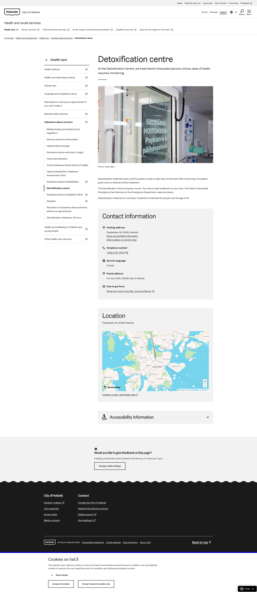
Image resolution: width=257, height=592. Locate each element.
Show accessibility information (122, 236)
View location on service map (122, 239)
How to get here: (116, 286)
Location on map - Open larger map (118, 394)
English (223, 12)
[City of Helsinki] (50, 542)
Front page (8, 38)
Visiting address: (116, 227)
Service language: (116, 260)
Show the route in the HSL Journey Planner (129, 291)
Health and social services (26, 38)
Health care (44, 38)
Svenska (214, 12)
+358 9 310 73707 (118, 252)
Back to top (200, 542)
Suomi (205, 12)
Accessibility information (132, 417)
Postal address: (115, 273)
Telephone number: (117, 247)
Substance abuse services (62, 38)
